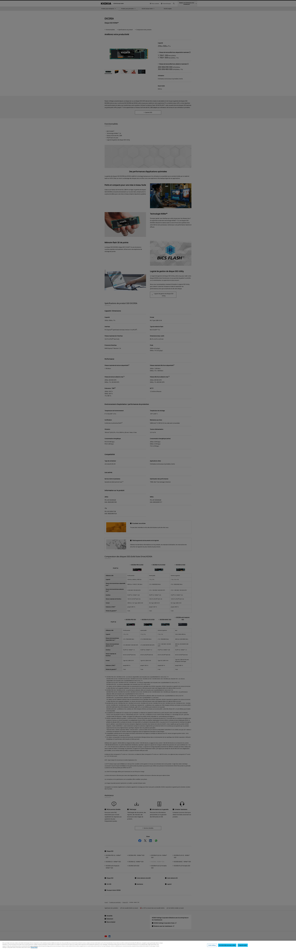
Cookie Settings (212, 945)
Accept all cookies (242, 945)
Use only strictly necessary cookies (227, 945)
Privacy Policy (34, 947)
